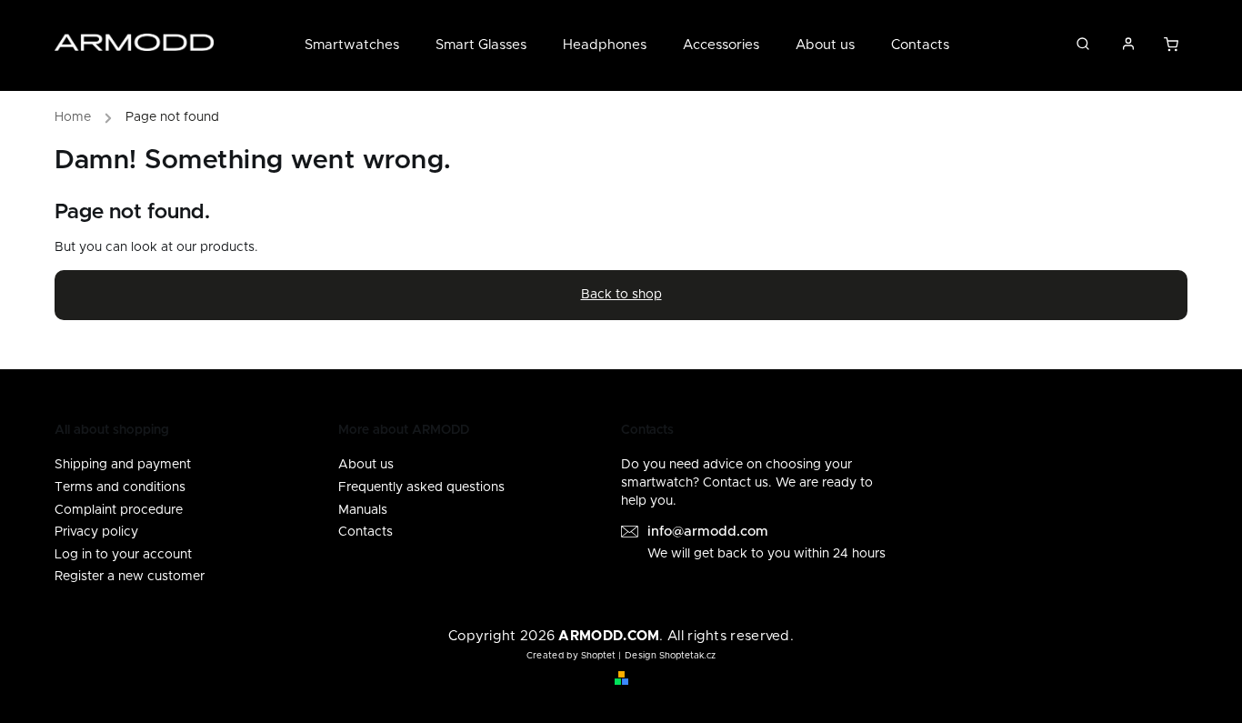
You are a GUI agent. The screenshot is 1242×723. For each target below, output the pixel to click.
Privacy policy (96, 532)
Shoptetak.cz (687, 655)
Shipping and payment (123, 464)
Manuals (362, 510)
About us (366, 464)
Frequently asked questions (421, 487)
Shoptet (598, 655)
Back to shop (621, 294)
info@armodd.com (707, 531)
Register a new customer (130, 576)
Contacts (365, 532)
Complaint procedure (119, 510)
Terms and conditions (120, 487)
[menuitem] (361, 45)
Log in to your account (123, 554)
